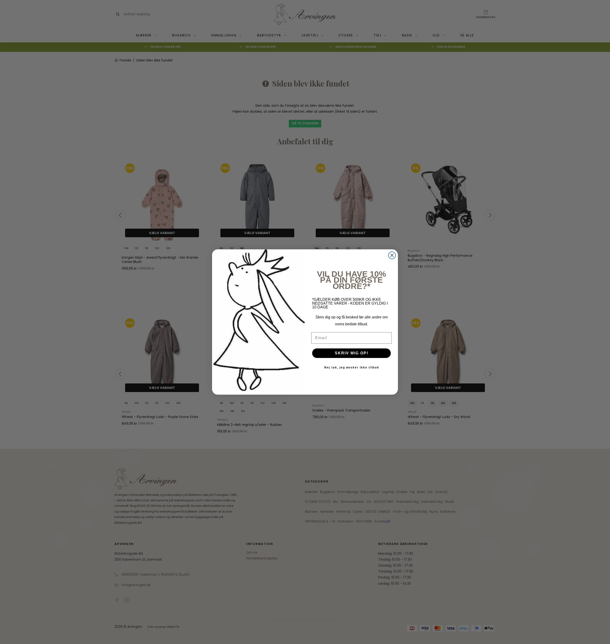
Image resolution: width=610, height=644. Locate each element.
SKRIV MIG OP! (351, 353)
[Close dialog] (392, 255)
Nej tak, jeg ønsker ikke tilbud (351, 367)
